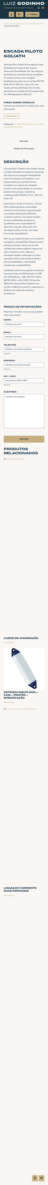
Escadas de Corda (36, 124)
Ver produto (9, 643)
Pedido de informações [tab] (24, 149)
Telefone (10, 345)
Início (5, 24)
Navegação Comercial (25, 24)
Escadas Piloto (39, 24)
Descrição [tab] (24, 141)
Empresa (9, 360)
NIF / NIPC (10, 376)
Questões (11, 392)
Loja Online (12, 24)
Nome (8, 320)
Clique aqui (11, 116)
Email (8, 332)
